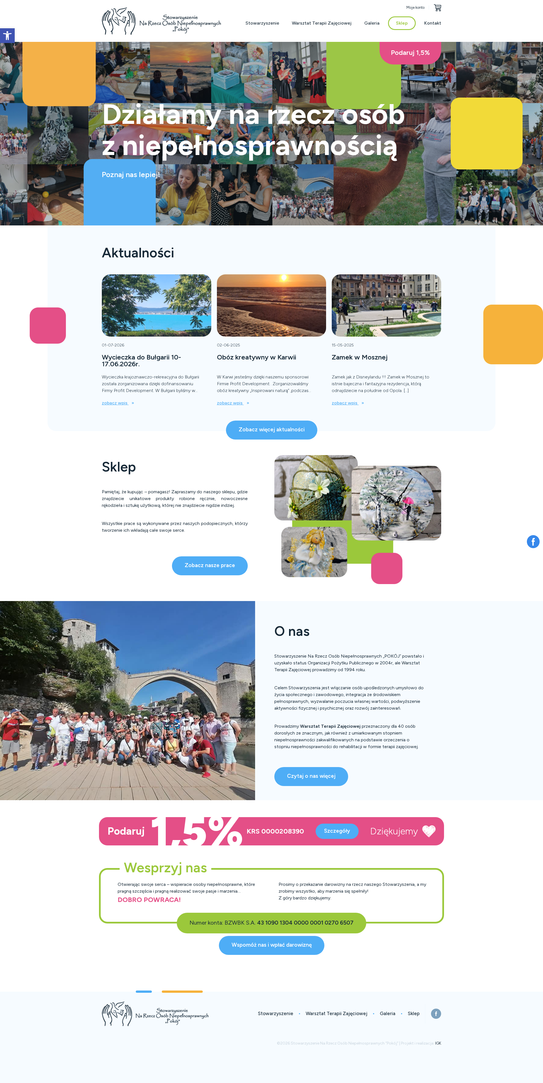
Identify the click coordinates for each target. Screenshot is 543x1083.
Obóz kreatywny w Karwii (256, 357)
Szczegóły (337, 831)
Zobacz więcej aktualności (272, 429)
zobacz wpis (115, 403)
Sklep (402, 23)
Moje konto (415, 7)
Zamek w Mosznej (359, 357)
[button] (7, 35)
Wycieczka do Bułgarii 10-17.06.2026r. (141, 360)
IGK (438, 1043)
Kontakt (432, 23)
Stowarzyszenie (262, 23)
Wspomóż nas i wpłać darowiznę (272, 945)
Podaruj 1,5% (410, 52)
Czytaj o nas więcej (311, 776)
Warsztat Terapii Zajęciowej (322, 23)
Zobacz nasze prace (210, 565)
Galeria (372, 23)
